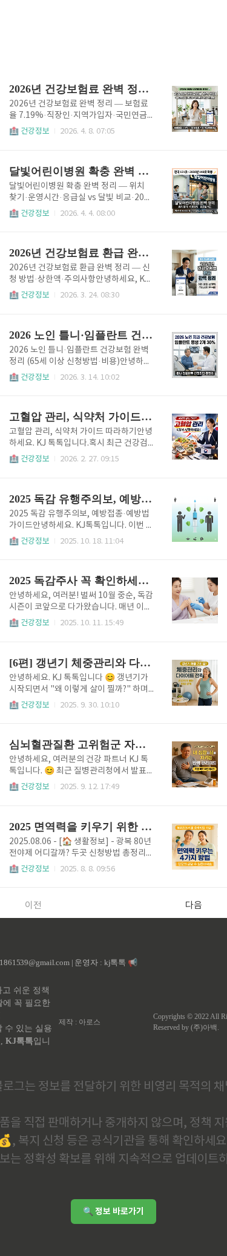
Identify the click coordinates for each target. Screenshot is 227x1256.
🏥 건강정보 (29, 131)
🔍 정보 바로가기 (113, 1211)
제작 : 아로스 (79, 1022)
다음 (193, 905)
